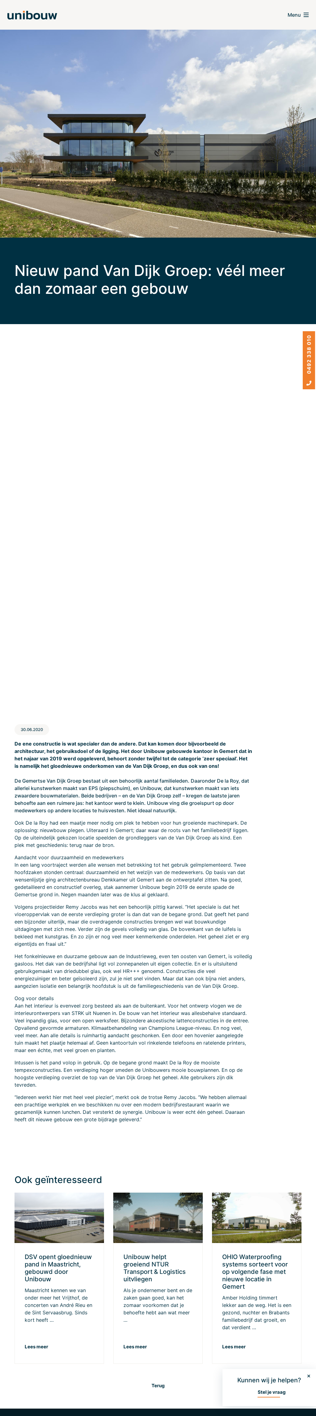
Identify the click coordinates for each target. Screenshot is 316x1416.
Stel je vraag (272, 1392)
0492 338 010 (309, 355)
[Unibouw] (32, 15)
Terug (158, 1386)
